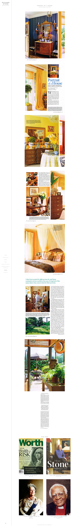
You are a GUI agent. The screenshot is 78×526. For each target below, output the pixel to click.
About (5, 259)
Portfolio (5, 257)
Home (5, 255)
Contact (6, 272)
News (5, 261)
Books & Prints (6, 264)
